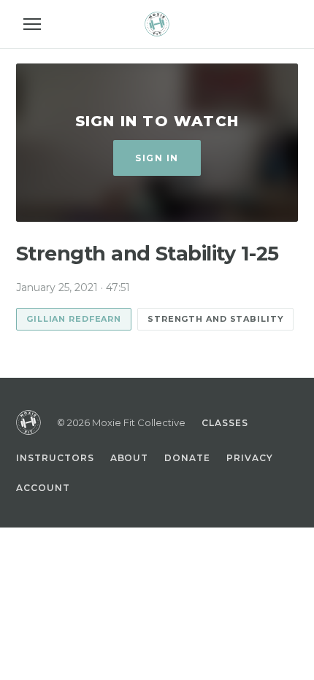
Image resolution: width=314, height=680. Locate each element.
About (129, 457)
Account (43, 487)
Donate (187, 457)
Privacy (249, 457)
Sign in (156, 157)
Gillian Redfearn (73, 319)
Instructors (55, 457)
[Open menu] (32, 24)
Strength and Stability (215, 319)
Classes (225, 422)
